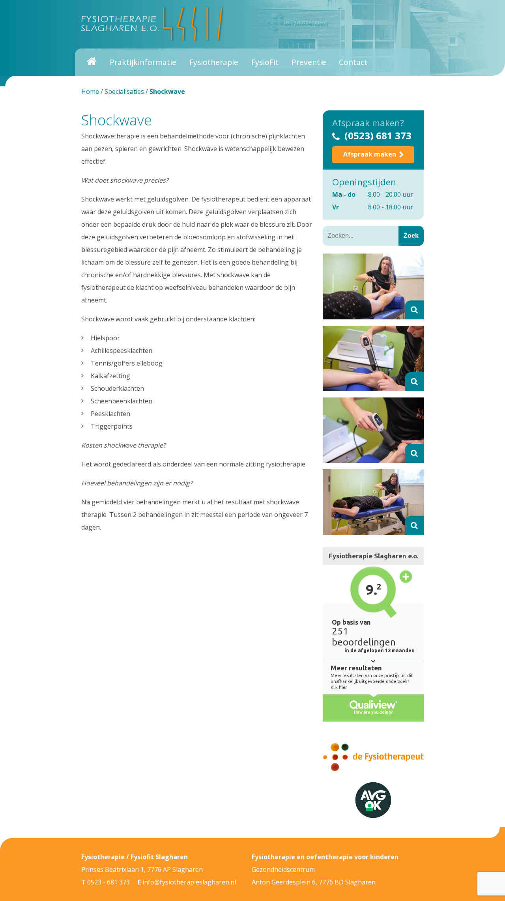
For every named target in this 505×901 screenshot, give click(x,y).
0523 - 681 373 (108, 882)
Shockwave (116, 120)
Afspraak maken (369, 154)
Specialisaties (124, 91)
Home (90, 91)
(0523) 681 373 (377, 135)
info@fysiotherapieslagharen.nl (189, 882)
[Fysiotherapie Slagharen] (152, 23)
